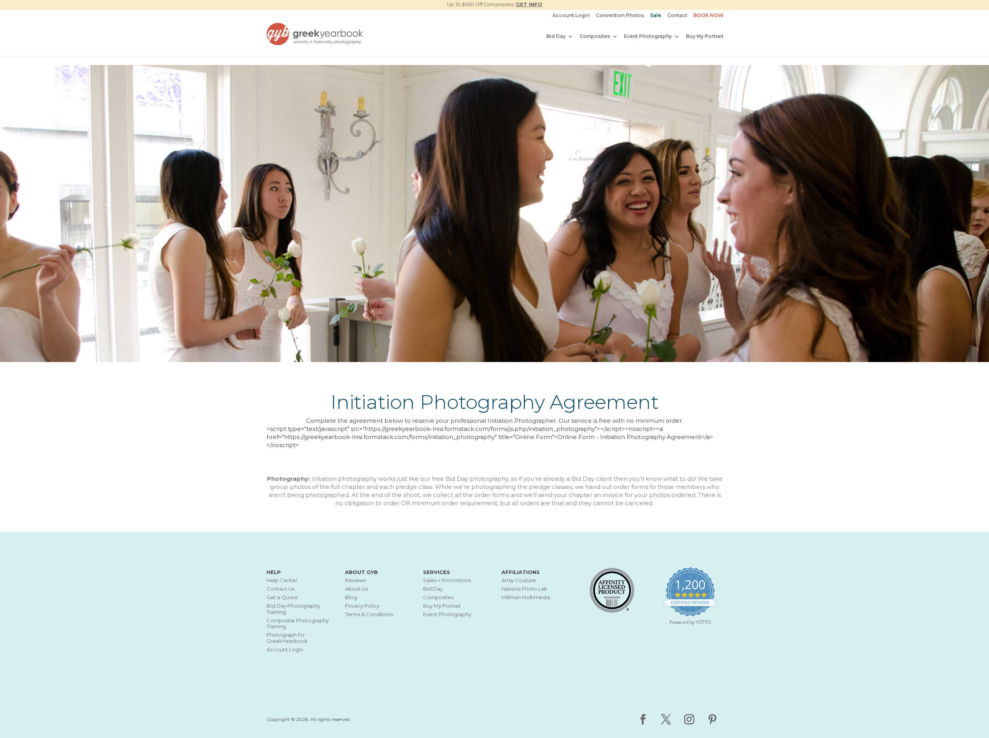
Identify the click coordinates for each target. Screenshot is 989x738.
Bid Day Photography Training (293, 609)
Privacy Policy (362, 606)
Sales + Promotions (447, 580)
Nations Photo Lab (524, 589)
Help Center (282, 580)
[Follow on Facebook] (643, 719)
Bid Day (556, 36)
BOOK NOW (708, 15)
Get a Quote (282, 597)
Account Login (571, 15)
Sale (655, 15)
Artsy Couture (518, 580)
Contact (677, 15)
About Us (356, 589)
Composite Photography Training (298, 623)
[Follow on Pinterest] (712, 719)
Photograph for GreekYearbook (287, 638)
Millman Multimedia (525, 597)
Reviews (355, 580)
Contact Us (280, 589)
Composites (594, 36)
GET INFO (529, 4)
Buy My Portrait (705, 36)
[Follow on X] (666, 719)
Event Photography (648, 36)
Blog (351, 597)
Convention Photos (620, 15)
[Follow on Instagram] (689, 719)
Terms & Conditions (369, 614)
